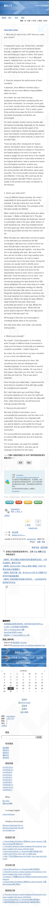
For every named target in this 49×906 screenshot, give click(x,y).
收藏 (39, 541)
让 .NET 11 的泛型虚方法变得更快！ (16, 627)
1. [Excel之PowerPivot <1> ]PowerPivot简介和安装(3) (21, 869)
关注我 (18, 502)
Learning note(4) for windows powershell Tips (29, 645)
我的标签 (6, 758)
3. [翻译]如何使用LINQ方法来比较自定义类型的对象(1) (22, 902)
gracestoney (10, 716)
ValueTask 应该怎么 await (13, 632)
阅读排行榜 (10, 837)
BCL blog (6, 801)
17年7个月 (10, 719)
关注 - (19, 511)
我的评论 (6, 750)
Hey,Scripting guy (9, 830)
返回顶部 (44, 547)
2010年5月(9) (7, 772)
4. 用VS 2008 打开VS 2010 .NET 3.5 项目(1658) (19, 854)
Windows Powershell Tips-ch (13, 825)
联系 (16, 17)
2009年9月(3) (7, 782)
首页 (9, 17)
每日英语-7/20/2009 (20, 642)
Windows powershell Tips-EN (13, 828)
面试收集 (15, 532)
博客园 (4, 17)
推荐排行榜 (10, 890)
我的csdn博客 (7, 803)
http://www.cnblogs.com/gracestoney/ (27, 477)
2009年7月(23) (8, 787)
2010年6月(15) (8, 770)
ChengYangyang (9, 814)
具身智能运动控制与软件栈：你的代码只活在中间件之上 (23, 624)
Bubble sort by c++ (18, 535)
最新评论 (6, 755)
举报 (43, 541)
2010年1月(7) (7, 780)
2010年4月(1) (7, 775)
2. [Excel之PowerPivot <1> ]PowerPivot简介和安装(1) (21, 900)
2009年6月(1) (7, 790)
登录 (36, 551)
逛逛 (44, 551)
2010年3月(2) (7, 777)
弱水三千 (8, 5)
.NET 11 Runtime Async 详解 (14, 629)
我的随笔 (6, 748)
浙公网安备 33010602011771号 (21, 657)
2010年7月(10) (8, 767)
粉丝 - (13, 511)
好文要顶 (9, 502)
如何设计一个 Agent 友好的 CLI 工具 (16, 635)
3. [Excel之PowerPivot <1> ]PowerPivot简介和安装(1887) (23, 851)
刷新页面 (35, 547)
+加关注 (4, 726)
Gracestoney (15, 491)
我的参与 (6, 753)
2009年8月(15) (8, 785)
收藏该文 (28, 502)
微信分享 (38, 502)
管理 (22, 17)
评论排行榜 (10, 865)
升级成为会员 (33, 528)
